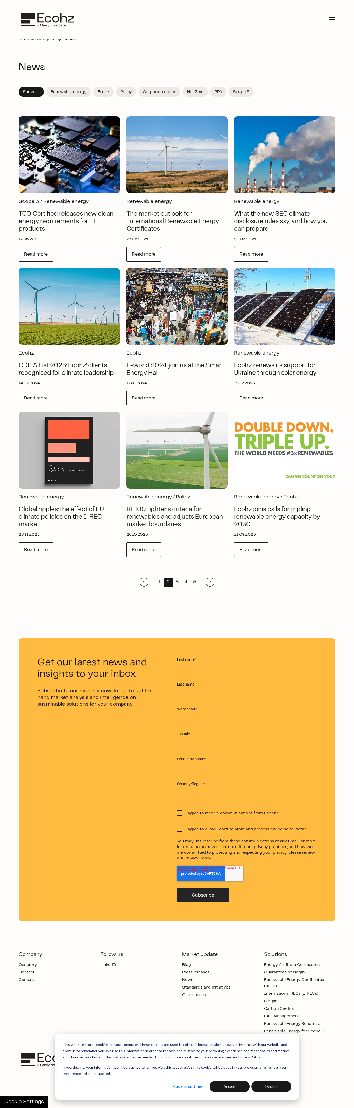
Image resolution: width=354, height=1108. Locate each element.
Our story (28, 965)
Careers (26, 980)
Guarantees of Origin (284, 972)
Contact (26, 972)
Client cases (194, 995)
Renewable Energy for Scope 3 (294, 1031)
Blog (186, 965)
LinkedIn (109, 965)
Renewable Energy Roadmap (292, 1024)
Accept (230, 1086)
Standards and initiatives (206, 987)
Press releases (195, 972)
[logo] (47, 19)
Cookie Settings (24, 1101)
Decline (271, 1086)
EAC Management (281, 1016)
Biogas (270, 1001)
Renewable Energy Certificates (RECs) (294, 983)
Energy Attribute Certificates (292, 965)
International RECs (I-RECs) (291, 994)
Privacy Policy (198, 858)
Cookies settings (188, 1086)
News (187, 980)
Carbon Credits (279, 1009)
